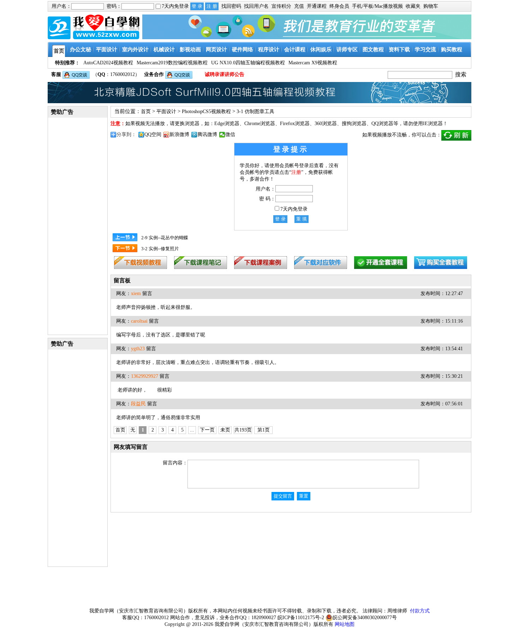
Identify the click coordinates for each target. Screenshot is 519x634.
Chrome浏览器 (259, 123)
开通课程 (317, 6)
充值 (299, 6)
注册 (296, 172)
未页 (225, 430)
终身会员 (339, 6)
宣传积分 (281, 6)
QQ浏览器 (382, 123)
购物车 (430, 6)
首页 (146, 111)
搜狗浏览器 (354, 123)
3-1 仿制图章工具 (255, 111)
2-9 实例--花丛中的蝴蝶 (164, 237)
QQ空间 (152, 134)
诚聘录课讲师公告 (224, 74)
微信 (230, 134)
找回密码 (231, 6)
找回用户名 (256, 6)
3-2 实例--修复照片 (160, 248)
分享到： (126, 134)
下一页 (207, 430)
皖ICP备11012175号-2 (301, 617)
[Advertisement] (77, 226)
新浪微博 (179, 134)
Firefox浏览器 (295, 123)
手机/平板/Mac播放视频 (377, 6)
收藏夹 (413, 6)
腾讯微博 (207, 134)
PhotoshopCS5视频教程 (206, 111)
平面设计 (166, 111)
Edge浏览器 (226, 123)
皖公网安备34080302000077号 (365, 617)
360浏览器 (326, 123)
